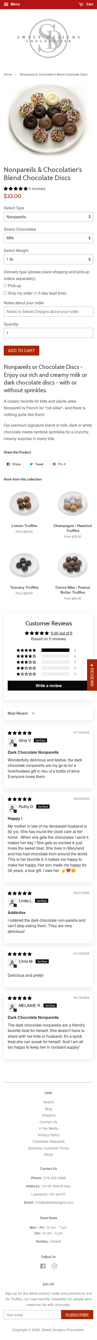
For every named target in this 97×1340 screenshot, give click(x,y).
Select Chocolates (20, 229)
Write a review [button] (49, 685)
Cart (89, 3)
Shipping (48, 1115)
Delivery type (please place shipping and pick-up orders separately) (46, 275)
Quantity (11, 324)
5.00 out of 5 (61, 633)
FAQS (48, 1154)
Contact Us (48, 1121)
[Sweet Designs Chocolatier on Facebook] (43, 1266)
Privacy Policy (48, 1134)
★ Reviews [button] (92, 675)
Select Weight (16, 250)
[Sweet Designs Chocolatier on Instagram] (54, 1266)
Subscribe (77, 1315)
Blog (48, 1108)
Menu (15, 3)
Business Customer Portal (48, 1147)
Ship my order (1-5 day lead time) (36, 293)
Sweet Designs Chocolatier (63, 1329)
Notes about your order (24, 303)
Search (48, 1101)
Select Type (14, 208)
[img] (20, 733)
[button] (16, 188)
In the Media (48, 1128)
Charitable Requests (49, 1141)
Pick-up (14, 285)
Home (8, 74)
